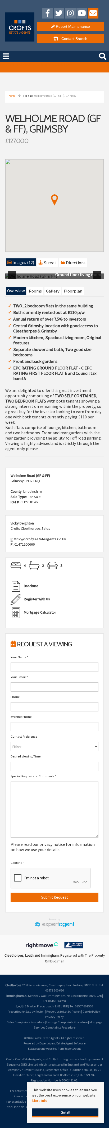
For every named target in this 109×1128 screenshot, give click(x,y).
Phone (15, 697)
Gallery (53, 291)
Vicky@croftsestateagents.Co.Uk (40, 539)
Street (49, 263)
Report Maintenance (72, 26)
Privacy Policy (54, 1017)
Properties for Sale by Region (26, 1011)
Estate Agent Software (70, 1043)
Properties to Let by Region (63, 1011)
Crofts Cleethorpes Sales (30, 528)
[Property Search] (102, 55)
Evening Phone (21, 717)
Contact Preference (24, 736)
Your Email (19, 677)
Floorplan (73, 291)
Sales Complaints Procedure (25, 1022)
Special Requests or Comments (33, 776)
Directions (75, 263)
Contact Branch (72, 38)
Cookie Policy (91, 1011)
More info (39, 1100)
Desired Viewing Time (25, 756)
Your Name (19, 657)
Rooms (35, 291)
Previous (13, 278)
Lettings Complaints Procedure (67, 1022)
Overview (16, 291)
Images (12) (23, 262)
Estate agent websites (42, 1049)
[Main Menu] (6, 56)
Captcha (18, 863)
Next (98, 278)
